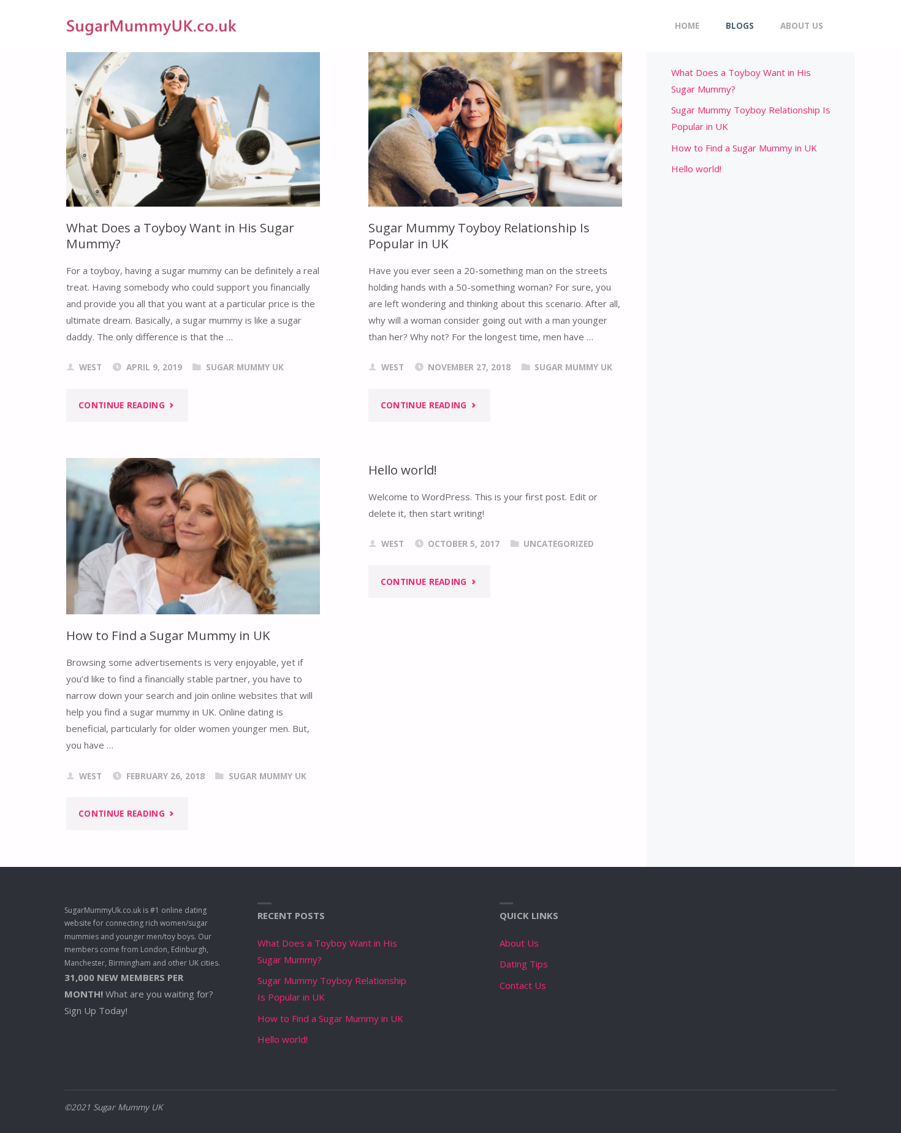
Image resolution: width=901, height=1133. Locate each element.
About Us (519, 943)
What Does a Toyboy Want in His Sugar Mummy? (180, 236)
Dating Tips (524, 964)
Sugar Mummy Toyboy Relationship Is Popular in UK (479, 236)
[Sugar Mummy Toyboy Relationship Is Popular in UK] (495, 122)
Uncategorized (558, 543)
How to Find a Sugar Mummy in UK (168, 635)
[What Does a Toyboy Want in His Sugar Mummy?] (193, 122)
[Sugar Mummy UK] (151, 26)
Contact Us (523, 985)
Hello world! (402, 469)
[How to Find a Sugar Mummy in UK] (193, 536)
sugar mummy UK (245, 367)
